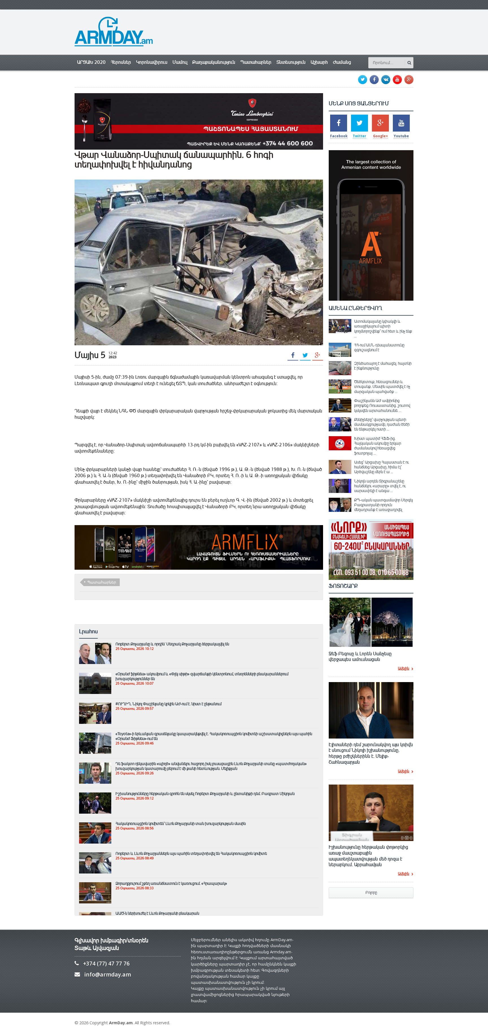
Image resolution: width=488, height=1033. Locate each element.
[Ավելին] (95, 645)
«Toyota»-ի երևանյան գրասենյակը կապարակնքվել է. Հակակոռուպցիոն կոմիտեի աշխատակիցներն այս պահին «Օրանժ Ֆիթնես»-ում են (214, 736)
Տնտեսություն (291, 62)
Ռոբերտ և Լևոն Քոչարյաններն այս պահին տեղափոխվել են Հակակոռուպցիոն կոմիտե (191, 853)
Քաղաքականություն (213, 62)
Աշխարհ (319, 62)
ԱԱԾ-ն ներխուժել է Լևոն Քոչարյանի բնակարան (157, 913)
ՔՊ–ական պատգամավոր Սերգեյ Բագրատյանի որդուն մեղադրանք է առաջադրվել (383, 504)
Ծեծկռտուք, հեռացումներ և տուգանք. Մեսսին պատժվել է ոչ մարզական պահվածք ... (382, 386)
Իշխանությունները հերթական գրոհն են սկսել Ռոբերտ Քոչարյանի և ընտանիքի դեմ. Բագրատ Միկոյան (205, 793)
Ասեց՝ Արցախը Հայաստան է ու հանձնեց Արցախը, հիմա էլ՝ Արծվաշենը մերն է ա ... (381, 467)
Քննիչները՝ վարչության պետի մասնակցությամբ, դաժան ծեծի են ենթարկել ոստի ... (381, 424)
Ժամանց (342, 62)
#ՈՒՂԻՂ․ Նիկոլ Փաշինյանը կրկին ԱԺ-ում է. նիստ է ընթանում (168, 703)
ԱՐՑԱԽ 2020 (91, 62)
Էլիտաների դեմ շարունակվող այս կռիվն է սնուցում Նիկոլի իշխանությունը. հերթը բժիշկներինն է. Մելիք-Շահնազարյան (371, 753)
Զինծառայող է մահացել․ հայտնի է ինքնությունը (382, 366)
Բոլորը (371, 892)
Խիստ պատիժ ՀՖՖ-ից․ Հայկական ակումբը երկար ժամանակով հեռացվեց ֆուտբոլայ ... (377, 446)
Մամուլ (180, 62)
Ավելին (403, 669)
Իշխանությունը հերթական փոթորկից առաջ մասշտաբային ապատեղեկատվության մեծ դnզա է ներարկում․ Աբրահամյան (368, 856)
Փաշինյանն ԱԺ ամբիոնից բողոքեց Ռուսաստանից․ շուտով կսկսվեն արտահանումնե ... (382, 405)
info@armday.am (107, 974)
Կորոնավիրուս (151, 62)
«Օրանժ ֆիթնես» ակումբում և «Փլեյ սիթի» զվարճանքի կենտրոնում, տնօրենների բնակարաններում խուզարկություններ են (202, 676)
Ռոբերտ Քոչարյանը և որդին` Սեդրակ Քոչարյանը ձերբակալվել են (172, 644)
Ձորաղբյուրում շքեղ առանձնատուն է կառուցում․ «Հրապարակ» (171, 883)
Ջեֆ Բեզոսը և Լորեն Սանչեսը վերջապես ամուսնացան (360, 657)
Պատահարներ (255, 62)
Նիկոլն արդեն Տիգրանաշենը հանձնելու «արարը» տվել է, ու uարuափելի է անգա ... (380, 486)
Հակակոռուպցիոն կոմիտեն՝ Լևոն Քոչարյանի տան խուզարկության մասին (181, 823)
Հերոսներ (121, 62)
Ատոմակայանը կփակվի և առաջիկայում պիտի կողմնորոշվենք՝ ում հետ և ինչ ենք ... (383, 328)
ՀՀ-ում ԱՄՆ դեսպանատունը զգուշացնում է (379, 347)
